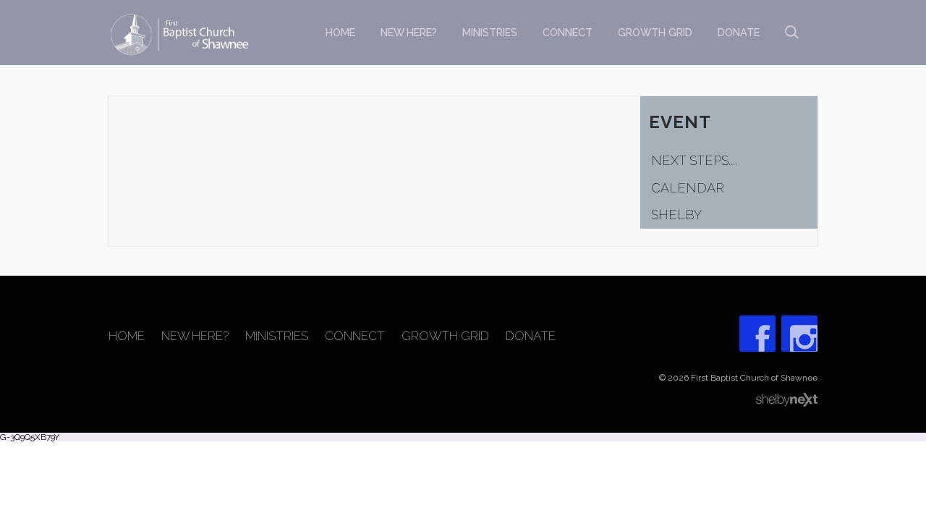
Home (340, 32)
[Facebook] (757, 333)
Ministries (489, 32)
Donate (739, 32)
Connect (567, 32)
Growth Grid (655, 32)
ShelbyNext (786, 400)
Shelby (676, 214)
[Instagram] (799, 333)
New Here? (409, 32)
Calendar (687, 187)
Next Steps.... (694, 160)
